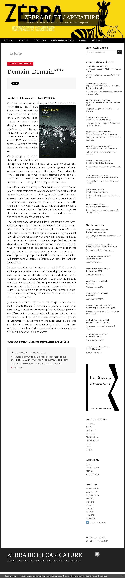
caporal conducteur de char (98, 86)
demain (19, 360)
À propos (24, 40)
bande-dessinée (45, 357)
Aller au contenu (8, 2)
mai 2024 (90, 508)
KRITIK (43, 353)
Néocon (90, 283)
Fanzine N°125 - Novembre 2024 (101, 246)
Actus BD (97, 40)
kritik (13, 360)
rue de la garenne (54, 363)
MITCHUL (89, 471)
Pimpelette (91, 177)
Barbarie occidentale (103, 87)
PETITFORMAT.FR (92, 474)
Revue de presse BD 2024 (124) (101, 308)
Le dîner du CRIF (94, 271)
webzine (19, 357)
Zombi (89, 119)
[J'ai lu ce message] (123, 576)
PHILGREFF (90, 433)
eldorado (23, 363)
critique (62, 357)
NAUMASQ (90, 424)
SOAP (88, 443)
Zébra (89, 69)
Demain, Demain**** (35, 72)
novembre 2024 (92, 489)
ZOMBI (89, 427)
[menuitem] (10, 40)
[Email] (97, 554)
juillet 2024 (90, 502)
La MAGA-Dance (94, 337)
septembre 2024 (92, 495)
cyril (88, 103)
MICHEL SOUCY (92, 440)
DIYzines (89, 464)
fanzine (55, 357)
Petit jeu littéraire (104, 163)
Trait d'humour (103, 119)
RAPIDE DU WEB (92, 468)
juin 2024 (89, 505)
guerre (51, 360)
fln (17, 363)
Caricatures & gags (62, 40)
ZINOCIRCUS (91, 430)
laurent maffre (29, 360)
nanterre (39, 363)
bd (32, 357)
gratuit (27, 357)
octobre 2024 (91, 492)
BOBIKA (89, 450)
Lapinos (90, 206)
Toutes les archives (98, 522)
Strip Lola (40, 40)
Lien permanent (21, 353)
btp (45, 363)
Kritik (82, 40)
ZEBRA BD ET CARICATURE (61, 17)
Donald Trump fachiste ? (98, 322)
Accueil (8, 40)
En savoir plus (102, 576)
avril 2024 (90, 512)
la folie (31, 363)
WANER (89, 447)
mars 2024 (90, 515)
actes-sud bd (41, 360)
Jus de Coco (102, 192)
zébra (36, 357)
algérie (57, 360)
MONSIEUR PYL (92, 437)
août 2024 (90, 499)
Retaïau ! (90, 296)
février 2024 (90, 518)
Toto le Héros (92, 134)
